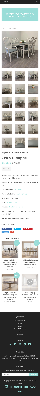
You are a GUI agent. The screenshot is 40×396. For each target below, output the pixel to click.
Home (3, 28)
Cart (36, 2)
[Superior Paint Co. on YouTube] (29, 345)
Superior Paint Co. (20, 321)
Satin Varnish (12, 202)
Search (20, 326)
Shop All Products (20, 329)
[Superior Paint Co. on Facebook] (15, 345)
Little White (18, 189)
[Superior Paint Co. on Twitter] (10, 345)
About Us (20, 334)
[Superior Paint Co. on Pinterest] (20, 345)
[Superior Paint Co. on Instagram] (25, 345)
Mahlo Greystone (23, 194)
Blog (20, 332)
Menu (6, 2)
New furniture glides (16, 207)
